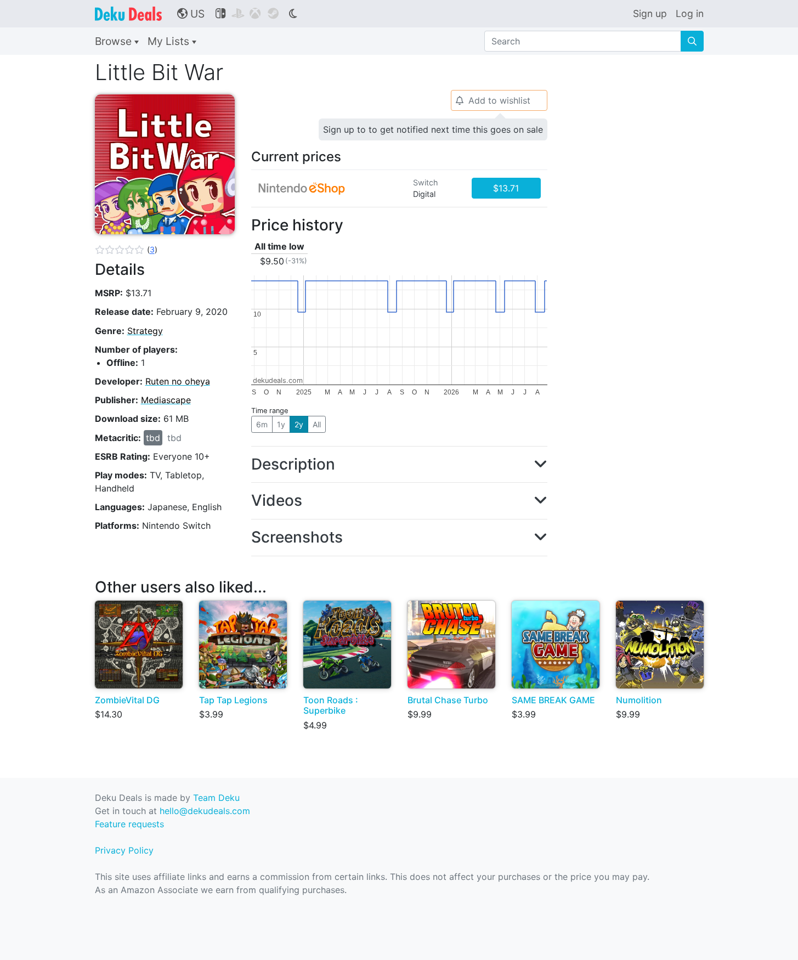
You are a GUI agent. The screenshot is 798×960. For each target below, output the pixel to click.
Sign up (650, 13)
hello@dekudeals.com (205, 810)
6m (262, 424)
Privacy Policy (124, 850)
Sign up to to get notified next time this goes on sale (433, 129)
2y (299, 424)
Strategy (145, 330)
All (317, 424)
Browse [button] (114, 41)
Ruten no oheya (177, 381)
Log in (690, 13)
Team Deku (216, 797)
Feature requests (129, 823)
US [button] (191, 13)
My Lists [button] (170, 41)
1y (281, 424)
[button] (126, 249)
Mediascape (166, 399)
